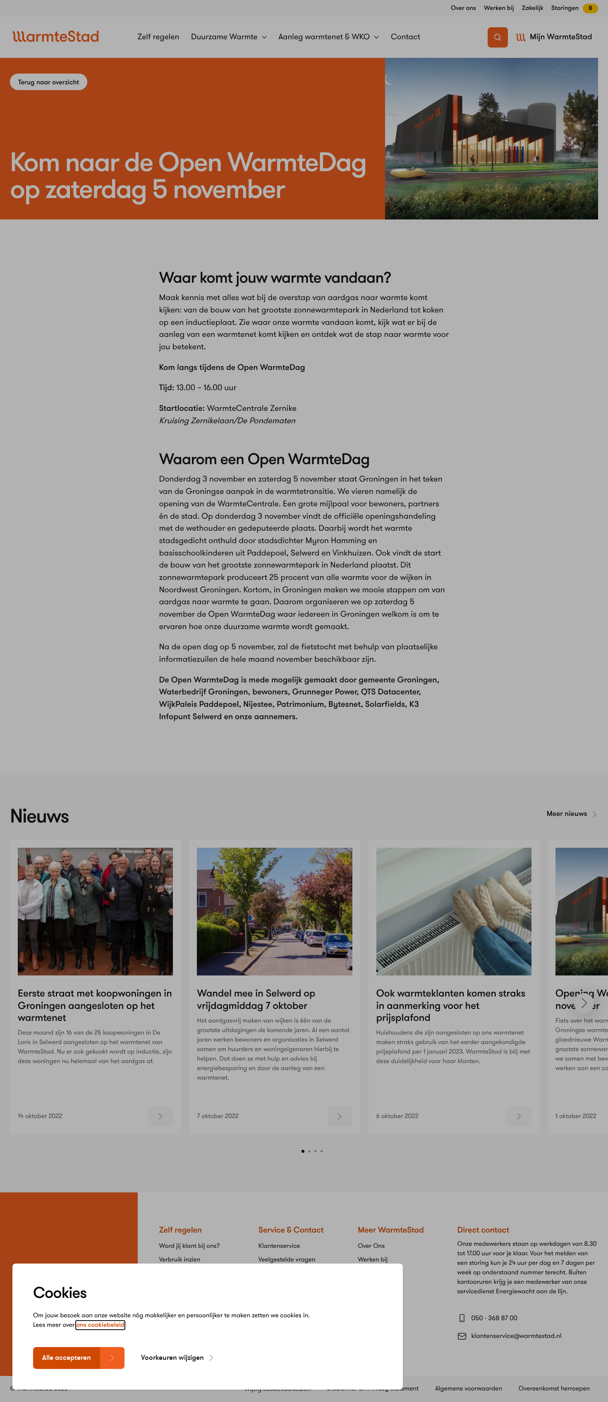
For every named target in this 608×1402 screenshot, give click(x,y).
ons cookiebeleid (100, 1325)
